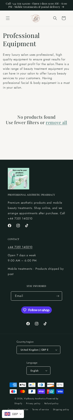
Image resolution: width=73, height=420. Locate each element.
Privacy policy (33, 403)
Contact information (18, 409)
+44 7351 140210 (20, 247)
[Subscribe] (57, 296)
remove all (56, 122)
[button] (8, 18)
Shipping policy (61, 409)
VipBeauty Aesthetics (35, 398)
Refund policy (51, 403)
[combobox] (13, 414)
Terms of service (40, 409)
